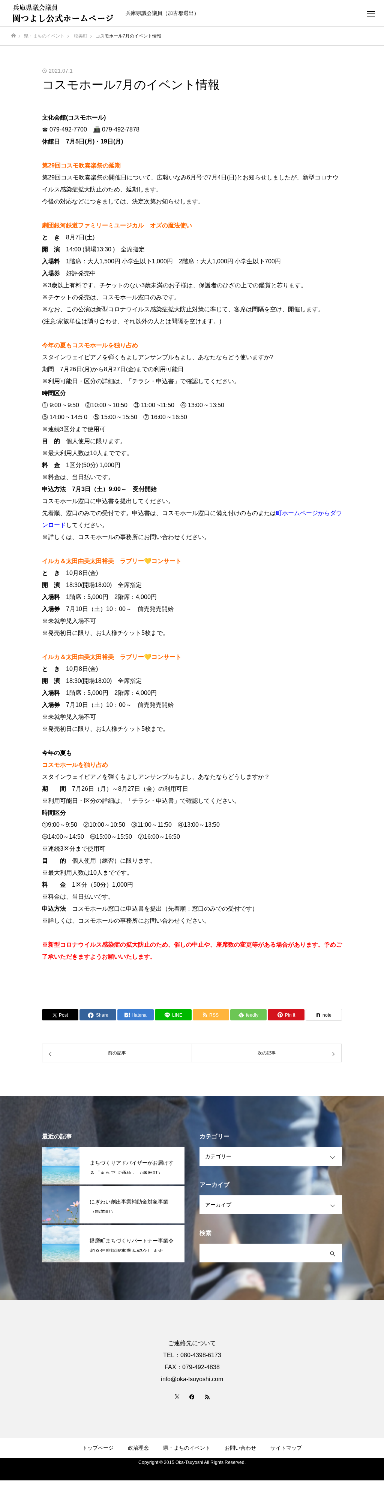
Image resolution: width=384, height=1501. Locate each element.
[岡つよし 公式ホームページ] (63, 13)
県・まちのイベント (186, 1448)
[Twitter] (177, 1396)
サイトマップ (286, 1448)
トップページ (98, 1448)
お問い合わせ (240, 1448)
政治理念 (138, 1448)
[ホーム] (13, 35)
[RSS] (207, 1396)
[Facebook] (192, 1396)
